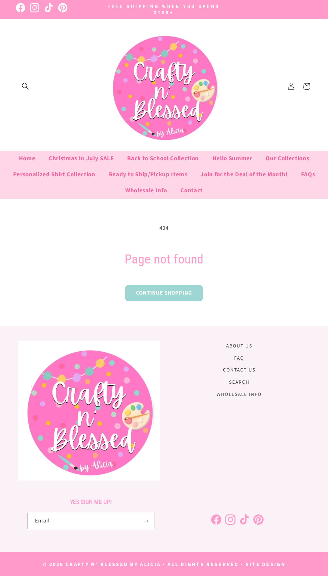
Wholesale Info (239, 394)
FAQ (239, 358)
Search (239, 382)
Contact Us (239, 369)
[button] (25, 86)
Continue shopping (164, 293)
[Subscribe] (146, 521)
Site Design (266, 564)
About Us (239, 345)
